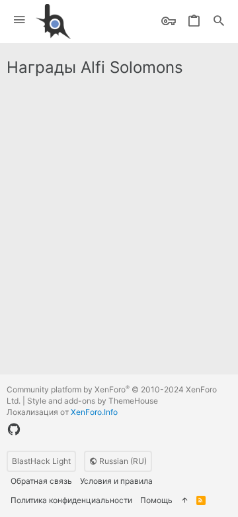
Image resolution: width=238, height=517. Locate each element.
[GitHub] (14, 429)
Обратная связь (41, 481)
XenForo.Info (94, 412)
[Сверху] (184, 500)
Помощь (156, 500)
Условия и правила (116, 481)
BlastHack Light (41, 461)
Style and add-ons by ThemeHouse (92, 401)
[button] (19, 20)
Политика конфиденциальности (71, 500)
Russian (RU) (122, 461)
